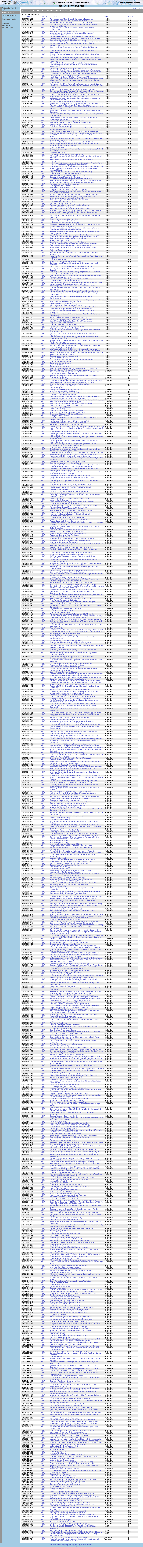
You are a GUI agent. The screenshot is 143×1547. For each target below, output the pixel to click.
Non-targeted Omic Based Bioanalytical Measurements (69, 393)
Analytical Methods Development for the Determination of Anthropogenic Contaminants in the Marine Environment (74, 372)
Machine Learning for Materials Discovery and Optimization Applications (74, 730)
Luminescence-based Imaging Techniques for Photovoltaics (70, 1398)
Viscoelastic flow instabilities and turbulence (65, 633)
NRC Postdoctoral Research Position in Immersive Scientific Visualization (75, 1470)
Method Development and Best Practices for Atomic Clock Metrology (73, 368)
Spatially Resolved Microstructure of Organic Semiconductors (71, 510)
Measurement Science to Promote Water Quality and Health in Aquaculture (75, 1049)
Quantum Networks (56, 1284)
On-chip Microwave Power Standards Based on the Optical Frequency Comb (76, 166)
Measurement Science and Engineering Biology (66, 816)
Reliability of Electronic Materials (61, 126)
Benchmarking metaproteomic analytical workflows (67, 398)
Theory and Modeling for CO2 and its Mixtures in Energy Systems (72, 36)
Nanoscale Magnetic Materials (60, 407)
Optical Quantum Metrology (59, 1472)
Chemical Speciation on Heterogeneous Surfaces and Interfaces (72, 1060)
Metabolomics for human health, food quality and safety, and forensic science (76, 1058)
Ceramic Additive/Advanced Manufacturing (64, 1084)
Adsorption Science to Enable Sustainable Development (69, 717)
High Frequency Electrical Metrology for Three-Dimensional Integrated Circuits (77, 1146)
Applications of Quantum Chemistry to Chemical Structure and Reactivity (75, 1032)
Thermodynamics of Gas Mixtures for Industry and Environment (71, 19)
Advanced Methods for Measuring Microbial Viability (68, 877)
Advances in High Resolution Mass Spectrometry (67, 1054)
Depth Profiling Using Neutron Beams (63, 1030)
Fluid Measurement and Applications (62, 1298)
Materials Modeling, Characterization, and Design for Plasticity (71, 547)
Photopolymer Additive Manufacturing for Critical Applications (71, 122)
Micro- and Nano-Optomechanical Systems (64, 1267)
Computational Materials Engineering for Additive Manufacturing (72, 1430)
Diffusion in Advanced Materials (61, 516)
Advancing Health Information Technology (64, 1499)
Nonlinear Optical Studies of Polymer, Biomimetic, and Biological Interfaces (75, 210)
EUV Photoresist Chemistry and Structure (64, 672)
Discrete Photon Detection (59, 1283)
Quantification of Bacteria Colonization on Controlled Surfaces (71, 802)
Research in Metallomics (58, 377)
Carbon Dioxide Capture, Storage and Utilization (66, 410)
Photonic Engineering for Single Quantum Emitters (67, 1107)
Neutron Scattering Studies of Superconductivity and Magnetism (72, 403)
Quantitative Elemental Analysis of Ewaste (64, 1079)
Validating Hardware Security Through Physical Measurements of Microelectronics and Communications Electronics (72, 197)
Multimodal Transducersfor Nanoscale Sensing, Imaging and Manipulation (75, 1095)
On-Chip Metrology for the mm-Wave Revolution (66, 154)
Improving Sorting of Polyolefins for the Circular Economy (69, 675)
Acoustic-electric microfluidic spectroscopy (64, 184)
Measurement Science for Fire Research (64, 1418)
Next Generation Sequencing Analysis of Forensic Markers (70, 942)
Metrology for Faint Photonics (60, 240)
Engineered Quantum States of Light (62, 221)
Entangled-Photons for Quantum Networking (65, 1484)
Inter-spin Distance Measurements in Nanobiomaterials (69, 1088)
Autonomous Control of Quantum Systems (64, 1469)
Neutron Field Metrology (58, 1188)
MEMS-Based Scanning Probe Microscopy (64, 1219)
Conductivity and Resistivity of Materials (63, 1246)
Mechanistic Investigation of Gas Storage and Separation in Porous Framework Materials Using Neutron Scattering (73, 444)
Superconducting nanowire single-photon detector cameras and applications (76, 275)
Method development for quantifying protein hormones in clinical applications (76, 958)
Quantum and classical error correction (63, 1477)
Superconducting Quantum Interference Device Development (71, 296)
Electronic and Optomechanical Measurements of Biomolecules (71, 1228)
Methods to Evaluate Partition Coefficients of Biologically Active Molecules (75, 94)
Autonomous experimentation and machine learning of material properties (75, 796)
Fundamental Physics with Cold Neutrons (64, 1190)
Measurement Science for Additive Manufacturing (67, 1432)
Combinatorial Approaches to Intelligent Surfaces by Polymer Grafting (73, 505)
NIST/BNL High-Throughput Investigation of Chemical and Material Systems (76, 1532)
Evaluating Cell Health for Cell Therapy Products (66, 881)
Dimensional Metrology (58, 1334)
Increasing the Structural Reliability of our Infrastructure (68, 21)
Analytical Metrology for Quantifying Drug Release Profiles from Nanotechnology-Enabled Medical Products (71, 871)
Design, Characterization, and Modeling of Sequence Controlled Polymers (75, 619)
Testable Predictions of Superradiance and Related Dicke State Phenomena (76, 1290)
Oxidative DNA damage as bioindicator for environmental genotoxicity (74, 954)
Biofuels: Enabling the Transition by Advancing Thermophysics (71, 22)
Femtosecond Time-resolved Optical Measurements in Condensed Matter (75, 1167)
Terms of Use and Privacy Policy (71, 1546)
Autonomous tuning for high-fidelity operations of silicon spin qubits (73, 1479)
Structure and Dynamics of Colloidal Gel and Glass (67, 461)
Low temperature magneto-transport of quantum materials (69, 1186)
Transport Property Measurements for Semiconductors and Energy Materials (76, 739)
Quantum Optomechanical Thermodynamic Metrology (68, 1327)
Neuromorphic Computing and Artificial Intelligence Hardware (71, 308)
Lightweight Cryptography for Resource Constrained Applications (72, 1493)
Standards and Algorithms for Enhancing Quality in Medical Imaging (73, 1504)
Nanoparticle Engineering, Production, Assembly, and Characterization (74, 1135)
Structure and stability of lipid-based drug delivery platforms (70, 475)
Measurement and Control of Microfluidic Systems (67, 1100)
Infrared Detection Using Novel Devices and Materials (68, 1311)
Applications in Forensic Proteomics (62, 986)
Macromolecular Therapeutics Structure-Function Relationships (71, 695)
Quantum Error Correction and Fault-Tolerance (66, 1172)
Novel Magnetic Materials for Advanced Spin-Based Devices (70, 644)
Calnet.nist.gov (55, 161)
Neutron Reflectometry (57, 409)
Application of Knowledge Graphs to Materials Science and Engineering (74, 761)
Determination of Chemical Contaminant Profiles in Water (69, 384)
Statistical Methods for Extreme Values (63, 1521)
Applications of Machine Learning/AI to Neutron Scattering (70, 456)
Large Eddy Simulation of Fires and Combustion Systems (69, 1404)
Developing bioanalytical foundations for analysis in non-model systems (74, 396)
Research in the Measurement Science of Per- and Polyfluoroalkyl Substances (77, 400)
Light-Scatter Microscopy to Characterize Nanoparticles (69, 1328)
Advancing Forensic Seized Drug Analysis (64, 763)
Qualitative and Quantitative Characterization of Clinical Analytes (72, 923)
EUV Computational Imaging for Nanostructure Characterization (72, 1177)
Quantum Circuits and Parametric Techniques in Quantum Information (73, 244)
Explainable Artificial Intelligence (61, 1520)
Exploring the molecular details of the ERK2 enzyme (68, 101)
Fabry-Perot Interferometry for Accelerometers (65, 1269)
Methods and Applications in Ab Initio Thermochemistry (69, 1009)
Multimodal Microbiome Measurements (63, 395)
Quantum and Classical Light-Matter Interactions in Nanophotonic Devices (75, 1090)
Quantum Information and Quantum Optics (64, 1237)
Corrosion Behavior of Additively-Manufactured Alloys (68, 617)
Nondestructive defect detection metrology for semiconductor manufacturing (76, 1442)
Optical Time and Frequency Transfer (62, 201)
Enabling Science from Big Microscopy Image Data (67, 1513)
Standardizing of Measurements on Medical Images (67, 1455)
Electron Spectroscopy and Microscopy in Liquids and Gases (71, 1158)
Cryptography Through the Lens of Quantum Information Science (72, 1495)
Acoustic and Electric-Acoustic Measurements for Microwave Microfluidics (75, 194)
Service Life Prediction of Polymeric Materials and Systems (70, 1341)
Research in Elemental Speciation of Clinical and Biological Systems (73, 375)
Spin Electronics (55, 298)
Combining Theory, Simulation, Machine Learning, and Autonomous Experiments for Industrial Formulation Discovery (73, 650)
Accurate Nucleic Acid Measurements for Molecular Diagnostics (71, 970)
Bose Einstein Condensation (60, 1235)
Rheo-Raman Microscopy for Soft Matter (63, 600)
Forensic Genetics (56, 928)
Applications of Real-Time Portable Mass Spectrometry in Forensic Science (76, 84)
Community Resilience (57, 1356)
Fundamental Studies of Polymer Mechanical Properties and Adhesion (74, 1342)
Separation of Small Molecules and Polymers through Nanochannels (73, 731)
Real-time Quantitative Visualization (62, 1458)
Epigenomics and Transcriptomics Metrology (65, 865)
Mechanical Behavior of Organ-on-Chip (63, 635)
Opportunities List (8, 12)
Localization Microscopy (58, 1091)
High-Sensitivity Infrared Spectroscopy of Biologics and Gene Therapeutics (75, 891)
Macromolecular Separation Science (62, 1035)
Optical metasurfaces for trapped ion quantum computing (69, 1126)
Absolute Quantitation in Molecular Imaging (64, 1197)
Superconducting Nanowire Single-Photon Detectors (68, 238)
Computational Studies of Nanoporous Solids (65, 733)
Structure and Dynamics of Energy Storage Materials (68, 423)
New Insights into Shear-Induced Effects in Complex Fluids (70, 421)
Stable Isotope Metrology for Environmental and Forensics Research (73, 379)
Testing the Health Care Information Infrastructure (66, 1500)
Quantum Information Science (60, 358)
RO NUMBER (27, 17)
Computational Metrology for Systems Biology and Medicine (70, 1502)
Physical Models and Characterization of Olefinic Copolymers (71, 582)
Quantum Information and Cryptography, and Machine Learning (71, 1462)
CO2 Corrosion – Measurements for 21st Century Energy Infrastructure (74, 131)
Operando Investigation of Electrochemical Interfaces (68, 679)
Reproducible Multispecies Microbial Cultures (65, 830)
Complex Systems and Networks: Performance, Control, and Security (73, 1456)
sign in (135, 8)
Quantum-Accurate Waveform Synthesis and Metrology (68, 1256)
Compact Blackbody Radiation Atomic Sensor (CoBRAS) (69, 1335)
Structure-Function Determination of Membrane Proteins (69, 1093)
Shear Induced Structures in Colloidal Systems (66, 463)
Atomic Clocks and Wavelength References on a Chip (68, 317)
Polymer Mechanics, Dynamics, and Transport (65, 640)
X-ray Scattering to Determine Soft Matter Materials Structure (70, 598)
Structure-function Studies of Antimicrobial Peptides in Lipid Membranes (74, 953)
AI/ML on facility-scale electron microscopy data (66, 402)
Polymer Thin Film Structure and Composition (65, 609)
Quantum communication (58, 1451)
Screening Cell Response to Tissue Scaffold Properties (69, 798)
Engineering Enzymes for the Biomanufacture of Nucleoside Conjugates (74, 921)
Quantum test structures (58, 1139)
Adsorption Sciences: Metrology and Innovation (66, 1077)
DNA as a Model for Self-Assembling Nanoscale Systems (69, 1102)
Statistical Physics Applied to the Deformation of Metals (69, 491)
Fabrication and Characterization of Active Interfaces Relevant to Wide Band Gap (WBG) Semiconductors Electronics (76, 1175)
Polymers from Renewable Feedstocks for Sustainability (69, 519)
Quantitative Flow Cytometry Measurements (65, 800)
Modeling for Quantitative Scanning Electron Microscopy (69, 1098)
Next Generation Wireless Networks (62, 1490)
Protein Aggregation (57, 628)
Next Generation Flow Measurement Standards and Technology (72, 1307)
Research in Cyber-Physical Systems (62, 1506)
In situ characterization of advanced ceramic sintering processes (72, 782)
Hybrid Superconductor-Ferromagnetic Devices (66, 301)
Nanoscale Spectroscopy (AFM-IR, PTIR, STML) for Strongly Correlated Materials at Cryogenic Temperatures (74, 1169)
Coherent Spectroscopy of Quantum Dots (64, 219)
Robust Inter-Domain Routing (60, 1488)
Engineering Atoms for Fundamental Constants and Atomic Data (72, 1242)
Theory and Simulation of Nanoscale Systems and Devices (70, 68)
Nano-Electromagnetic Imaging (60, 207)
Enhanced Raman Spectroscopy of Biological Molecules (69, 1137)
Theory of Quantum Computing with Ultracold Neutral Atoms (70, 1239)
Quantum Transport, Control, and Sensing (64, 1116)
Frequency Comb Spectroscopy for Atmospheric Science (69, 205)
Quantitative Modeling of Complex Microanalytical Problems (70, 698)
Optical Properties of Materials (60, 1304)
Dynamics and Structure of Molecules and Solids (66, 405)
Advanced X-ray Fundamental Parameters (64, 1211)
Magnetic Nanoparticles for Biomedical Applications (67, 517)
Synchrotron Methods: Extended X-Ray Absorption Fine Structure (72, 1525)
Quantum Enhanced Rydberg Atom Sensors (65, 177)
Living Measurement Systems (60, 819)
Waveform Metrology (57, 147)
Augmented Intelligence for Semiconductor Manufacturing (69, 1434)
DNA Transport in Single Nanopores (62, 1086)
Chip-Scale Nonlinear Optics (60, 251)
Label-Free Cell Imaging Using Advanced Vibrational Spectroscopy (73, 882)
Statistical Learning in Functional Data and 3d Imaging (68, 1523)
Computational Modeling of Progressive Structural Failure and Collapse (74, 1346)
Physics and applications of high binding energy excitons (69, 1179)
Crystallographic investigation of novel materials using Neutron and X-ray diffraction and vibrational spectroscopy (75, 450)
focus (140, 8)
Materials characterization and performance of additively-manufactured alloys (76, 616)
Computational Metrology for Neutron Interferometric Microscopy (72, 1514)
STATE (130, 17)
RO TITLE (53, 17)
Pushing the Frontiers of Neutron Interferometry (66, 1218)
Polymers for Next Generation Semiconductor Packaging (69, 689)
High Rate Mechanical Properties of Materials (65, 603)
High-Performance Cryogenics (60, 303)
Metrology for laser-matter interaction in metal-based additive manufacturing (76, 1439)
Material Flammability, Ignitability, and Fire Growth (67, 1425)
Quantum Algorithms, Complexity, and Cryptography (67, 1483)
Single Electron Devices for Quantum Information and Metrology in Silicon (75, 1153)
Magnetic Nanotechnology (59, 500)
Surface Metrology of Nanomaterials (62, 719)
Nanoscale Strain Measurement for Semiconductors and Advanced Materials (76, 775)
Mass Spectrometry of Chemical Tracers (63, 391)
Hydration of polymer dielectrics (61, 489)
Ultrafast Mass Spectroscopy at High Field (64, 75)
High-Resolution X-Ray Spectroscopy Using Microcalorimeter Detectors (74, 746)
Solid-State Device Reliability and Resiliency (65, 1147)
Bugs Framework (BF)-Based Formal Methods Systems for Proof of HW (74, 1497)
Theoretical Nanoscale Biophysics (61, 1097)
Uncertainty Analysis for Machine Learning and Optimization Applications (75, 1056)
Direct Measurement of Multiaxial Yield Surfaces (66, 509)
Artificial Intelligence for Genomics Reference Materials (69, 863)
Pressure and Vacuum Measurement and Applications (68, 1312)
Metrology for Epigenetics (58, 858)
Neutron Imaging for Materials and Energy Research (68, 1195)
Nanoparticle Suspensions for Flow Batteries (65, 431)
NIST (3, 10)
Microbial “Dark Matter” (57, 828)
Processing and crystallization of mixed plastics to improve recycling (73, 602)
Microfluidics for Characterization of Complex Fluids (67, 493)
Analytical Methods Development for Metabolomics (67, 940)
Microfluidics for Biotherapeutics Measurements (66, 909)
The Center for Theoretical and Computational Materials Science (72, 486)
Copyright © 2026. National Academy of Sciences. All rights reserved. (71, 1544)
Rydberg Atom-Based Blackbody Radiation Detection (68, 175)
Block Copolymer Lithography (60, 537)
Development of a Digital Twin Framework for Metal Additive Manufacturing (75, 677)
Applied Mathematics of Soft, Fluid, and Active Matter (68, 1481)
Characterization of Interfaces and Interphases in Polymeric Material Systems (76, 1339)
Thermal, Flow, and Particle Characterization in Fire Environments (72, 1420)
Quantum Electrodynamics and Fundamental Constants (69, 1248)
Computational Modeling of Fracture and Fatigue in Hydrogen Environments (76, 42)
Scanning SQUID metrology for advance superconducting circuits (72, 310)
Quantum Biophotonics (58, 1288)
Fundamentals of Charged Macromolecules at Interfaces (69, 507)
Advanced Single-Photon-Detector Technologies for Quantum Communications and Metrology (71, 1271)
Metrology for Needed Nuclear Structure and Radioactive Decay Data (73, 1200)
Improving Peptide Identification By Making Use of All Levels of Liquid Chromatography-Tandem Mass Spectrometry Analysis (73, 980)
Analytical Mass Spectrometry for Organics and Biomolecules (71, 1000)
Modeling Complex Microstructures (62, 1460)
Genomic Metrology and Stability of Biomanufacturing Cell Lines (72, 995)
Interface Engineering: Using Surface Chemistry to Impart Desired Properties (76, 1130)
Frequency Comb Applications (60, 203)
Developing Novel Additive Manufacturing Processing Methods (71, 663)
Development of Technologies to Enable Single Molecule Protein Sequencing (76, 925)
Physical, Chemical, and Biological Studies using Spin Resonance (73, 1149)
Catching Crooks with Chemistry (61, 1039)
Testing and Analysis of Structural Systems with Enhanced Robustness (74, 1370)
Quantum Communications (59, 1244)
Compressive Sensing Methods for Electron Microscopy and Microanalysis (75, 712)
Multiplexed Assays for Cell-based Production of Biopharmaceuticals (73, 833)
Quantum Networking (57, 365)
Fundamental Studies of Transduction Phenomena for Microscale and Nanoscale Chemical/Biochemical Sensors (73, 906)
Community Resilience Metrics (60, 1383)
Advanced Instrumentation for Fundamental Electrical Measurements (73, 1260)
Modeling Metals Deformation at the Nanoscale (66, 503)
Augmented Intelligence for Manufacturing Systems (67, 1437)
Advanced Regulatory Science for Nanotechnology (67, 753)
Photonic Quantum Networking (60, 277)
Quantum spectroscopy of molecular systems (65, 356)
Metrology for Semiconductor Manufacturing (65, 1297)
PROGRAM (43, 17)
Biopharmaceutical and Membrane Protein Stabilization (69, 893)
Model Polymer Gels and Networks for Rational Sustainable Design (73, 584)
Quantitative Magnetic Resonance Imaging (64, 222)
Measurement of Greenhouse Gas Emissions (65, 273)
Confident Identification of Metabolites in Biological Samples (70, 484)
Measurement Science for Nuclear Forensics (65, 1198)
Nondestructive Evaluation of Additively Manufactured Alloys (70, 77)
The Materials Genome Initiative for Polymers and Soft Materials (72, 614)
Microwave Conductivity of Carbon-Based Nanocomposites (70, 540)
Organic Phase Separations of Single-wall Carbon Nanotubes (71, 552)
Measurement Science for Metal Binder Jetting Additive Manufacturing (74, 1441)
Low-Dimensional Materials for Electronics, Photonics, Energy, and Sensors (76, 595)
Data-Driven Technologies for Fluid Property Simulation (69, 40)
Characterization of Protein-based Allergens (65, 944)
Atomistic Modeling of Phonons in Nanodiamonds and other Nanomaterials (75, 70)
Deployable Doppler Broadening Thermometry (66, 1332)
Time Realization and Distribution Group (63, 324)
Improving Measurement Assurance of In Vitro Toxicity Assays (71, 861)
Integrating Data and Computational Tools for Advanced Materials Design (75, 538)
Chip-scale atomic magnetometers (61, 323)
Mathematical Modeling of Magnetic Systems (65, 1446)
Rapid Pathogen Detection (59, 840)
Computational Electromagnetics (61, 361)
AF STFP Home (7, 27)
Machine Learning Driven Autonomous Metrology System (69, 1318)
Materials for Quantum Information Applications (66, 261)
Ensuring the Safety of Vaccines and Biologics (66, 972)
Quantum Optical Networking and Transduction (66, 173)
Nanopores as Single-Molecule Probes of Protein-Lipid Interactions (73, 454)
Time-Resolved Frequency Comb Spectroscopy (66, 1044)
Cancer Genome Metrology (59, 868)
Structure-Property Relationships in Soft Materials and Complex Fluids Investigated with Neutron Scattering (74, 469)
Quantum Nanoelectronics (59, 1183)
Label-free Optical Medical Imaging (62, 226)
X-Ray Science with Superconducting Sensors (66, 305)
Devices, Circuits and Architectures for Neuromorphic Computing (72, 1162)
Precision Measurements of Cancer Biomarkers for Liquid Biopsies (73, 860)
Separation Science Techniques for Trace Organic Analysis (70, 370)
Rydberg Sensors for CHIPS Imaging (62, 187)
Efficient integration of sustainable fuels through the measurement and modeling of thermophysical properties (74, 144)
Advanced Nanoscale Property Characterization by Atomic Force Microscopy (76, 767)
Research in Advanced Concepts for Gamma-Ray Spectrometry (71, 1047)
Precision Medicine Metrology (60, 818)
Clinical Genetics (56, 939)
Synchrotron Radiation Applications (62, 1295)
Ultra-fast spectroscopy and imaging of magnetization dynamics (71, 266)
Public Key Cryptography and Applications (64, 1491)
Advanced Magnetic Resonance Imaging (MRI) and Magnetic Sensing (74, 291)
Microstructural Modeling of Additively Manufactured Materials (71, 589)
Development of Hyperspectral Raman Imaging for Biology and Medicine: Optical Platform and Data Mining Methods (75, 838)
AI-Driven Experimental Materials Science (64, 795)
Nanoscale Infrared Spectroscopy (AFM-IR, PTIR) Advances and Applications (76, 1142)
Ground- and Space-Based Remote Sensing (65, 1302)
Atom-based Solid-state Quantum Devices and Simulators (69, 1241)
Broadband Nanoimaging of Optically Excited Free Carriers (70, 208)
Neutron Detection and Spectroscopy (62, 1191)
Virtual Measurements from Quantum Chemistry (66, 1018)
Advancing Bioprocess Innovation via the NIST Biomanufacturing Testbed (75, 998)
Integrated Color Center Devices (61, 1181)
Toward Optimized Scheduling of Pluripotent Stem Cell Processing (72, 851)
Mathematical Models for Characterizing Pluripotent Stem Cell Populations (75, 826)
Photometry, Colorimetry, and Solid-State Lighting (67, 1300)
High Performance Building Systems (62, 1397)
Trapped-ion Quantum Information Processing (65, 344)
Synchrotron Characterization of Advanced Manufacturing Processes (73, 781)
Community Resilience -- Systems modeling (65, 1381)
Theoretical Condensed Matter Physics (63, 1128)
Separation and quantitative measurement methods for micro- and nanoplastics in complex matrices (72, 769)
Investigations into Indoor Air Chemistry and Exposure (68, 1390)
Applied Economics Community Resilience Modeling (68, 1444)
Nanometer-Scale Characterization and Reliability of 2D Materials (72, 89)
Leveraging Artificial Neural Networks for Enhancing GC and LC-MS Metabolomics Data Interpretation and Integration (73, 967)
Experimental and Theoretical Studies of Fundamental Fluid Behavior (73, 73)
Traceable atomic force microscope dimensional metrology (70, 1125)
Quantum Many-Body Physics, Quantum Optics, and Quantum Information (75, 1255)
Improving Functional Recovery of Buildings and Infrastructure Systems (74, 1369)
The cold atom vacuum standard (61, 1337)
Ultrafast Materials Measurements (61, 760)
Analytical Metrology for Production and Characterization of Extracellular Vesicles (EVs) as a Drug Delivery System (74, 874)
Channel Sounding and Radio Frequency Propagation (68, 189)
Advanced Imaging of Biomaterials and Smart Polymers (69, 884)
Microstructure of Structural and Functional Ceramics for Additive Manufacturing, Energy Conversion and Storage (72, 722)
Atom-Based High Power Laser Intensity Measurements (69, 200)
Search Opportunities (9, 15)
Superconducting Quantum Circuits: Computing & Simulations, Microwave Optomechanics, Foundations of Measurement (75, 229)
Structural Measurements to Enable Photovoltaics (67, 531)
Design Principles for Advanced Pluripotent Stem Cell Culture (71, 846)
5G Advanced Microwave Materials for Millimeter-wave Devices (71, 159)
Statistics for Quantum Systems (60, 363)
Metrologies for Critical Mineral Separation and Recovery (69, 684)
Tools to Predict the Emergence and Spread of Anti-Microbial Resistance (74, 835)
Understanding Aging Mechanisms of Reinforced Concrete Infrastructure (74, 1388)
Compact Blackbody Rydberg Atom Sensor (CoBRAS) (68, 1321)
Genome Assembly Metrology (60, 867)
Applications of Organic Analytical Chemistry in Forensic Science (72, 1007)
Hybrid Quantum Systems (58, 233)
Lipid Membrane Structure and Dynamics (64, 447)
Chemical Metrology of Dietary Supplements (65, 1025)
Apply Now (5, 23)
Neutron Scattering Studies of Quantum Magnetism (67, 412)
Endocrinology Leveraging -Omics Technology (66, 389)
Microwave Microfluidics (58, 152)
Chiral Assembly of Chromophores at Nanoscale (66, 577)
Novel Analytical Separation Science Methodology (67, 1002)
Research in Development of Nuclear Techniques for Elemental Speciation (75, 853)
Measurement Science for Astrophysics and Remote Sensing (71, 1330)
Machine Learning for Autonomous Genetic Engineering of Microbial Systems (76, 747)
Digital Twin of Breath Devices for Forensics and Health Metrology (72, 142)
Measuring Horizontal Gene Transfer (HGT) (64, 832)
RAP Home (6, 25)
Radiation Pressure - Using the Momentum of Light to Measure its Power (74, 231)
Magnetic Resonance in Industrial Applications (66, 280)
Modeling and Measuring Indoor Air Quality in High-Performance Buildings (75, 1395)
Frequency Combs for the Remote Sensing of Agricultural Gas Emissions (75, 272)
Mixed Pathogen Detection (59, 842)
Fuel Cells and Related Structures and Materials (66, 424)
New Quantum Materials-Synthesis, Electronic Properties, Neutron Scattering (76, 452)
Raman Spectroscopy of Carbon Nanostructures (66, 1133)
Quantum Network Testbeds (59, 1474)
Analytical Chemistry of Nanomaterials (63, 1016)
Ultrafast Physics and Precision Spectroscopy (65, 328)
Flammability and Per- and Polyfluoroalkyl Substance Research (71, 1407)
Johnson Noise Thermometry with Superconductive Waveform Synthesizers (76, 307)
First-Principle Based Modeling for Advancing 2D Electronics (70, 565)
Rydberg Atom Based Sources (60, 186)
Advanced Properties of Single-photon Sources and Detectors (71, 1253)
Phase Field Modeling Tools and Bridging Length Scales (69, 498)
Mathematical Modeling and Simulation (63, 1476)
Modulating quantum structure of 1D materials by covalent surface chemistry (76, 631)
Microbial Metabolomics (58, 886)
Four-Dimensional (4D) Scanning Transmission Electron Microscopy (73, 744)
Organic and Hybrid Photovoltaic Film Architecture (67, 512)
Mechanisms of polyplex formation (61, 610)
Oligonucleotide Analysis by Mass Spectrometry (66, 974)
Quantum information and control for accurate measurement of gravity (73, 1293)
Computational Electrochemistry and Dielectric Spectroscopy (71, 642)
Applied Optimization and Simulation (62, 1448)
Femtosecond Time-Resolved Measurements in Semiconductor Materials (75, 1151)
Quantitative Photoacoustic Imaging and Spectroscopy (68, 242)
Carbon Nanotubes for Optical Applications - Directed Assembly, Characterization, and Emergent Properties (72, 657)
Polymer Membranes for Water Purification (64, 535)
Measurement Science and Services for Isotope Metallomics (70, 1074)
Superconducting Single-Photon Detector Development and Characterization (76, 282)
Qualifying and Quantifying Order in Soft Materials (67, 572)
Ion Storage (54, 312)
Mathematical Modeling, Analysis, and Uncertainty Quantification (72, 1463)
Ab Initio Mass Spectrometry (59, 1046)
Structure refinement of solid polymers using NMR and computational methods (76, 630)
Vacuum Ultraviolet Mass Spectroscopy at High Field (68, 284)
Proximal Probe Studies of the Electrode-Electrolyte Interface (70, 488)
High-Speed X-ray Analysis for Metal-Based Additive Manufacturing (73, 793)
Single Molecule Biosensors (59, 1121)
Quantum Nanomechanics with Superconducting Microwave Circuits (73, 237)
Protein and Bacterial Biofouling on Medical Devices (68, 803)
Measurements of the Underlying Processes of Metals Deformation (72, 502)
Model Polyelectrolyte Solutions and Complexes (66, 554)
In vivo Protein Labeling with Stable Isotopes (65, 919)
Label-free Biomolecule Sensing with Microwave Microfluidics (71, 179)
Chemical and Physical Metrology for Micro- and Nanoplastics (71, 758)
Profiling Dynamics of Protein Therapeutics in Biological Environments (74, 997)
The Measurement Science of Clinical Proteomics (67, 895)
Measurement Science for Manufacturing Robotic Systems (70, 1435)
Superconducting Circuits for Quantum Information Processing (71, 279)
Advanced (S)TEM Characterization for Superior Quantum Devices (73, 286)
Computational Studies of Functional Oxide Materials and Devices (72, 696)
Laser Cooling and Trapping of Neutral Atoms (65, 1233)
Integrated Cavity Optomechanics (61, 1232)
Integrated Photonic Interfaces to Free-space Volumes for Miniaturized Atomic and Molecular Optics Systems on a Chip (76, 1118)
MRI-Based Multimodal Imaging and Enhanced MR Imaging (70, 245)
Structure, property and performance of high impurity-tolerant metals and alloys (77, 674)
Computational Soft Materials (60, 612)
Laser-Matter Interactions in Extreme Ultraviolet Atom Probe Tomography (74, 235)
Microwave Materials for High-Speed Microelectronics (68, 165)
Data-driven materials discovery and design (65, 667)
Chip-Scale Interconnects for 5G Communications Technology (71, 172)
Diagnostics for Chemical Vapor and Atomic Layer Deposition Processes (75, 1005)
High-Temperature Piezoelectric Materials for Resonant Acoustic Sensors (75, 38)
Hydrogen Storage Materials (59, 416)
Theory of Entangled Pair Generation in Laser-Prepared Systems (72, 1291)
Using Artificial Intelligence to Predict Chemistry (66, 956)
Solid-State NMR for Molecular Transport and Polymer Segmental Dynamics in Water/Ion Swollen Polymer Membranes (77, 587)
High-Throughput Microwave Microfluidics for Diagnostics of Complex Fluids (76, 163)
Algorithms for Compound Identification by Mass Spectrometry (71, 926)
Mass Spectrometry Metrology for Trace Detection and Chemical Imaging (75, 724)
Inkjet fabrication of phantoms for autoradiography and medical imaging (74, 1212)
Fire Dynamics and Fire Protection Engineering (66, 1405)
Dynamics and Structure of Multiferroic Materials (66, 414)
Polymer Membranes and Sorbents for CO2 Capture (67, 665)
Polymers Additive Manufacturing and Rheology (66, 596)
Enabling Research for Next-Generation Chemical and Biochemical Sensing (76, 904)
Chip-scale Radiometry (58, 259)
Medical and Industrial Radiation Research (64, 1193)
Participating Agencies (9, 8)
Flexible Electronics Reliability (60, 124)
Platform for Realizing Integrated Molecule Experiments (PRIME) (72, 1319)
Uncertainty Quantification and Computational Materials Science (72, 359)
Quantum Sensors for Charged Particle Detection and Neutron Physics (74, 1209)
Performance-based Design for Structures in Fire (66, 1376)
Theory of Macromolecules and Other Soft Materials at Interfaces (72, 570)
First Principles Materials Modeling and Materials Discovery (70, 765)
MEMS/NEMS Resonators (59, 1230)
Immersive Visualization (58, 1453)
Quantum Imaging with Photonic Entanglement (66, 1184)
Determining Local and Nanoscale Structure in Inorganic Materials (72, 703)
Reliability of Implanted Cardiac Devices (63, 31)
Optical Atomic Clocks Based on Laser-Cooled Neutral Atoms (71, 321)
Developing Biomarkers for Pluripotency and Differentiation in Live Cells (74, 825)
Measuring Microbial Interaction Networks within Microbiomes (71, 879)
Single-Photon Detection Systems (61, 1286)
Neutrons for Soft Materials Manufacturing (64, 542)
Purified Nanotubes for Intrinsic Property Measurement (68, 530)
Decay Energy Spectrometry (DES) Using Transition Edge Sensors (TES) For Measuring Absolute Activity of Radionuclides (76, 1203)
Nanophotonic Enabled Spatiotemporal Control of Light (69, 1123)
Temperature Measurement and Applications (65, 1305)
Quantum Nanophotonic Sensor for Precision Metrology (69, 1309)
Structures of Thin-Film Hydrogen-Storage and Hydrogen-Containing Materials (77, 426)
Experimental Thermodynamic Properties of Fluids (67, 121)
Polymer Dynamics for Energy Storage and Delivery (67, 521)
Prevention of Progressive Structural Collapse (65, 1344)
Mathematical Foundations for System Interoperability (68, 1511)
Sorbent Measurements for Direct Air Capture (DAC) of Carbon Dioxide (74, 1076)
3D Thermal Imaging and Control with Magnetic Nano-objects (71, 1316)
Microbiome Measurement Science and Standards (67, 844)
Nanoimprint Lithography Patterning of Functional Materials (70, 514)
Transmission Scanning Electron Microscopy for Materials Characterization (75, 72)
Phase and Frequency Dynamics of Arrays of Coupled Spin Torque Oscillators (76, 300)
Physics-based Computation (59, 366)
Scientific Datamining (57, 1449)
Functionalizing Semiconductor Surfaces (64, 1132)
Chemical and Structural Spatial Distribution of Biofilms (69, 805)
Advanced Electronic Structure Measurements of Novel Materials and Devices (76, 1160)
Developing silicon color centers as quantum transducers (69, 1144)
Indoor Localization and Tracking (61, 1486)
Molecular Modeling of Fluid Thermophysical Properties (69, 96)
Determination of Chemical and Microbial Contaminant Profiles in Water (74, 1037)
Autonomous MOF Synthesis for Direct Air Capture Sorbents (70, 791)
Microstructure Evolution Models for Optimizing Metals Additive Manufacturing (76, 563)
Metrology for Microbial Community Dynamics (65, 807)
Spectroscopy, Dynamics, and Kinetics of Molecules (67, 326)
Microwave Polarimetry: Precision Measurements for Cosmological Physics (75, 224)
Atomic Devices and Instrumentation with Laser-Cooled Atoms (71, 319)
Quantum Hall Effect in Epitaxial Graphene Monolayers (68, 1265)
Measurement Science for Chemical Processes (66, 1033)
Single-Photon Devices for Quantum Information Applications (71, 1281)
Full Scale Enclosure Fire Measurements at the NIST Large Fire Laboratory (75, 1413)
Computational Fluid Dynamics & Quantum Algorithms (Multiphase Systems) (76, 133)
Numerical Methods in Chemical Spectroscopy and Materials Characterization (76, 914)
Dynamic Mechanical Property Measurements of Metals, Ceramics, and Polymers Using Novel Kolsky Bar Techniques (74, 580)
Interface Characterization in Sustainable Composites (68, 533)
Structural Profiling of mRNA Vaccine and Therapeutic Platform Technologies (76, 965)
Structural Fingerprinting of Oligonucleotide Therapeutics (69, 963)
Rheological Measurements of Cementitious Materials (68, 1351)
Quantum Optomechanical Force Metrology (64, 1258)
